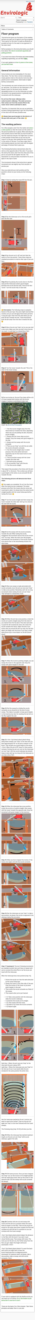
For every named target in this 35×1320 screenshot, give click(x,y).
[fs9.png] (16, 604)
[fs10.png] (16, 645)
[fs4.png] (17, 298)
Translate (30, 22)
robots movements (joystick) (19, 51)
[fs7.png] (16, 516)
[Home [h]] (17, 1)
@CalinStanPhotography (14, 425)
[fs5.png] (14, 347)
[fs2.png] (14, 235)
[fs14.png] (16, 834)
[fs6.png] (17, 381)
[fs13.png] (17, 778)
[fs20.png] (17, 1199)
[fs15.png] (16, 885)
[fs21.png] (16, 1276)
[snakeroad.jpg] (16, 413)
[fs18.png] (14, 1094)
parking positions (6, 53)
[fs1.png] (14, 196)
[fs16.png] (16, 940)
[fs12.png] (16, 726)
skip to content (30, 1)
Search (16, 17)
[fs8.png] (17, 563)
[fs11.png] (16, 684)
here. (26, 58)
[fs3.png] (17, 269)
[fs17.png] (17, 1036)
